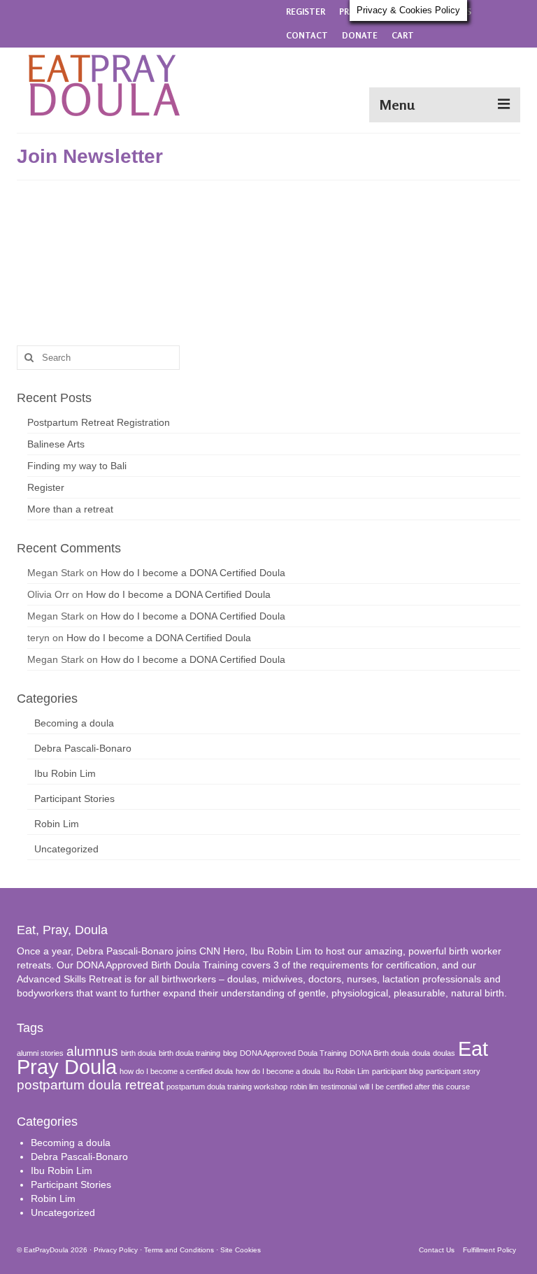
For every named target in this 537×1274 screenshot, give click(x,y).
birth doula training (189, 1053)
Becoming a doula (74, 723)
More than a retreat (70, 509)
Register (45, 487)
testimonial (339, 1086)
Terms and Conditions (179, 1250)
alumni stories (40, 1053)
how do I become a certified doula (176, 1071)
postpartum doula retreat (90, 1085)
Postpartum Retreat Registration (98, 422)
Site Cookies (240, 1250)
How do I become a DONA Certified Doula (193, 572)
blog (230, 1053)
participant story (453, 1071)
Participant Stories (74, 798)
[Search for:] (98, 357)
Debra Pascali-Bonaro (82, 748)
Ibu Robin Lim (65, 773)
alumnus (92, 1051)
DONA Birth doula (379, 1053)
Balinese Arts (56, 444)
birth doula (138, 1053)
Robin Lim (56, 823)
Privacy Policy (116, 1250)
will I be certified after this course (414, 1086)
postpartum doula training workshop (226, 1086)
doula (421, 1053)
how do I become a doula (278, 1071)
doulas (444, 1053)
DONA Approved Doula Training (293, 1053)
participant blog (397, 1071)
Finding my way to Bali (77, 465)
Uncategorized (66, 848)
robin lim (304, 1086)
